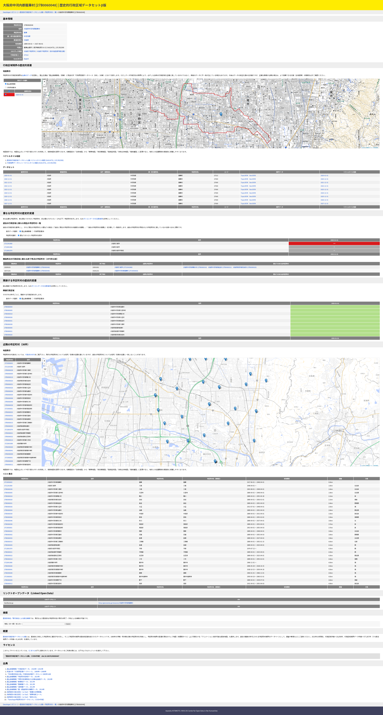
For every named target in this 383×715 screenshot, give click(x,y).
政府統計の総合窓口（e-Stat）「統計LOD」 (22, 697)
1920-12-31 (8, 179)
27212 (26, 55)
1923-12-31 (8, 189)
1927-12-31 (8, 203)
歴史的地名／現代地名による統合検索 (16, 618)
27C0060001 (8, 576)
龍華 (25, 32)
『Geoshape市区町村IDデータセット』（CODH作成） (26, 699)
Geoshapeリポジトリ (10, 12)
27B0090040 (8, 566)
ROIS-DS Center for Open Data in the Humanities (199, 711)
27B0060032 (8, 538)
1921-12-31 (8, 182)
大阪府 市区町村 (30, 51)
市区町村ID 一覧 (50, 12)
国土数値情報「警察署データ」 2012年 (21, 684)
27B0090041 (8, 569)
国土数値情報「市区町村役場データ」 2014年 (23, 676)
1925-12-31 (8, 196)
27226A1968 (8, 562)
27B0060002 (8, 534)
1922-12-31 (8, 186)
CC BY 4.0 (32, 650)
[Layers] (45, 89)
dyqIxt (26, 58)
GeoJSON (252, 175)
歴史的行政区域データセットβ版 (31, 12)
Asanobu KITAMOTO (173, 711)
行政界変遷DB (11, 87)
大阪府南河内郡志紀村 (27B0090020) (244, 267)
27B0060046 (8, 521)
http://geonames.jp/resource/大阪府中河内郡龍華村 (116, 603)
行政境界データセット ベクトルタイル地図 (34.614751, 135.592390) (31, 163)
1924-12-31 (8, 193)
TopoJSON (244, 175)
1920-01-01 (8, 175)
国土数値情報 (11, 84)
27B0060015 (8, 541)
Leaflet (363, 147)
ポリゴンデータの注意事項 (93, 219)
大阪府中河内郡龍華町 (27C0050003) (126, 271)
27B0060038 (8, 324)
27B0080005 (8, 328)
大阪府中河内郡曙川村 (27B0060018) (195, 267)
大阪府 (26, 40)
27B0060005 (8, 310)
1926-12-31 (8, 200)
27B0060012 (8, 583)
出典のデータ (27, 75)
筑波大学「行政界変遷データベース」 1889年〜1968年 (26, 671)
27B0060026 (8, 317)
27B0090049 (8, 573)
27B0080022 (8, 555)
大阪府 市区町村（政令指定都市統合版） (51, 51)
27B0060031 (8, 321)
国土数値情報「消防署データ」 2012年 (21, 687)
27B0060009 (8, 580)
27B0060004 (8, 307)
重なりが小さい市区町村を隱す (31, 235)
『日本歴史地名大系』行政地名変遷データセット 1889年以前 (29, 674)
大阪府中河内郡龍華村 (32, 29)
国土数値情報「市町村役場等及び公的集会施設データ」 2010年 (29, 679)
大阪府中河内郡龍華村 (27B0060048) (38, 267)
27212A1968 (8, 243)
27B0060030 (8, 514)
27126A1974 (8, 250)
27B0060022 (8, 531)
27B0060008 (8, 517)
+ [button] (44, 81)
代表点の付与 (30, 354)
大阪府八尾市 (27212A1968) (123, 267)
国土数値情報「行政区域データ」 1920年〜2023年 (25, 669)
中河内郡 (27, 36)
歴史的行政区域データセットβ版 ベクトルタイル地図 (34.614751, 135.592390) (35, 160)
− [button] (44, 84)
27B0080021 (8, 331)
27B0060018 (8, 314)
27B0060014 (8, 559)
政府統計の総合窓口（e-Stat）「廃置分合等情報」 (25, 692)
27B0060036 (8, 524)
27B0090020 (8, 335)
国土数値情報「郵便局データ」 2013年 (21, 681)
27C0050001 (8, 527)
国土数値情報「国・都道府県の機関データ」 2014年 (25, 689)
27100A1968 (8, 247)
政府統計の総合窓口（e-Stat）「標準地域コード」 (25, 694)
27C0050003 (8, 482)
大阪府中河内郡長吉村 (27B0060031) (220, 267)
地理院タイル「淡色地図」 (372, 147)
